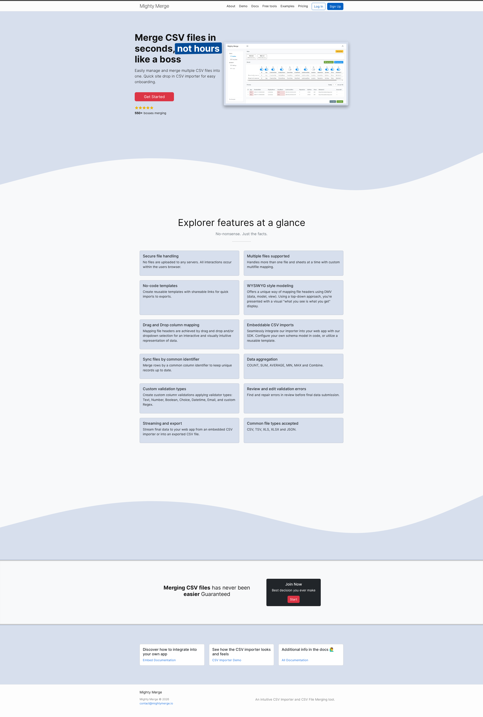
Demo (243, 6)
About (231, 6)
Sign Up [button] (335, 6)
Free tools (269, 6)
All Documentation (295, 660)
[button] (154, 96)
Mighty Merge (154, 6)
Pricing (303, 6)
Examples (287, 6)
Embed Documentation (159, 660)
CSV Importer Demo (226, 660)
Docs (255, 6)
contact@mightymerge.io (156, 703)
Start (293, 599)
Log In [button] (318, 6)
